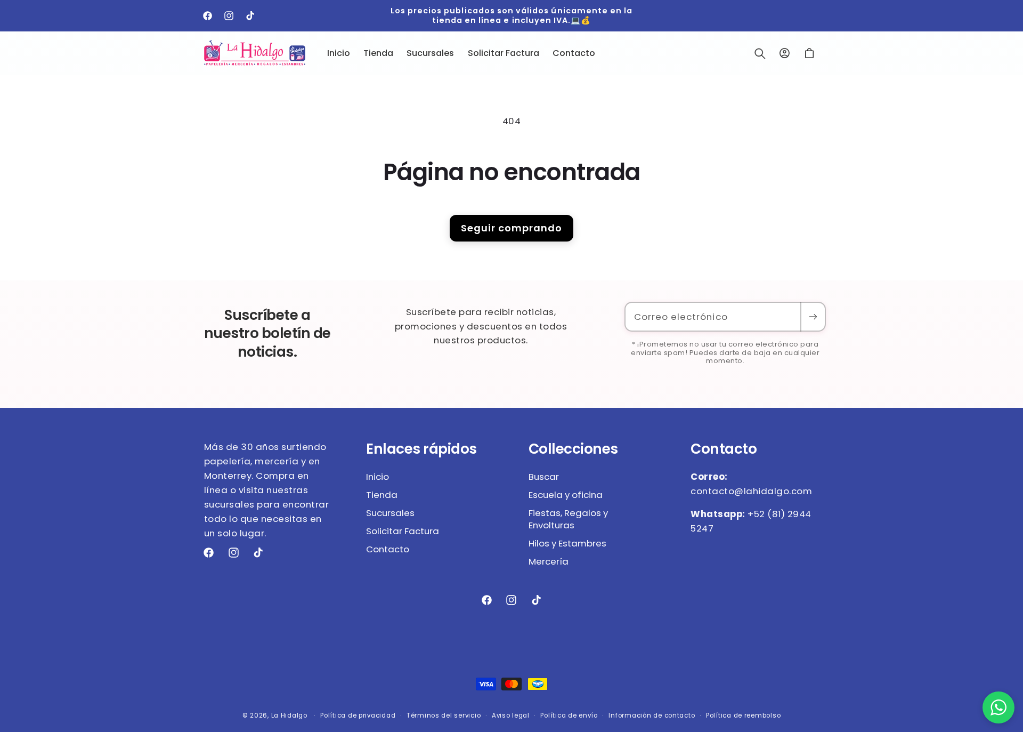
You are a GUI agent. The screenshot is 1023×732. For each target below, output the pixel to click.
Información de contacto (651, 715)
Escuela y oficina (566, 494)
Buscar (544, 477)
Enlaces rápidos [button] (421, 449)
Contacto (387, 549)
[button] (760, 53)
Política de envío (569, 715)
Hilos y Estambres (567, 543)
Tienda (381, 494)
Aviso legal (511, 715)
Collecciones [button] (573, 449)
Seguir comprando (511, 228)
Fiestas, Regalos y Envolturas (568, 519)
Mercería (549, 561)
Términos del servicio (444, 715)
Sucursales (390, 512)
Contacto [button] (724, 449)
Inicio (377, 477)
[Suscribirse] (812, 317)
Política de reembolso (743, 715)
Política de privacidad (357, 715)
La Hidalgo (289, 715)
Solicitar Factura (402, 531)
